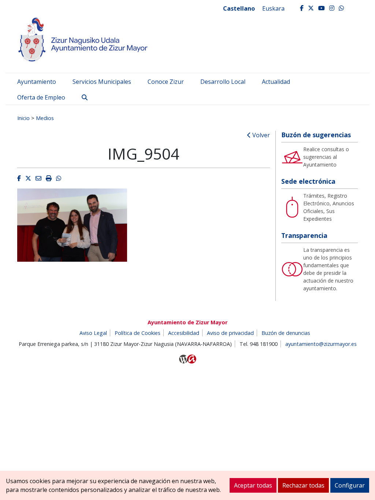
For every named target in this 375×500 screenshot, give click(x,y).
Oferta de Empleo (41, 97)
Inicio (23, 118)
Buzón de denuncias (285, 332)
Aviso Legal (93, 332)
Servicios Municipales (102, 82)
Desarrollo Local (222, 82)
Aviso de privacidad (230, 332)
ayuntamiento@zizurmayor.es (321, 343)
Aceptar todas (253, 485)
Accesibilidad (183, 332)
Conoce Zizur (166, 82)
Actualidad (276, 82)
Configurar (350, 485)
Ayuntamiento (36, 82)
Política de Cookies (137, 332)
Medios (45, 118)
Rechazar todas (303, 485)
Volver (260, 135)
